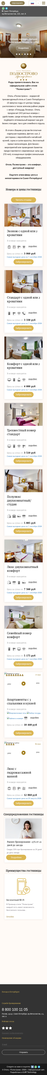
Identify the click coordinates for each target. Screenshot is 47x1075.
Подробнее (23, 48)
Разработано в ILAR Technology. (23, 1072)
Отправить (23, 1052)
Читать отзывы (23, 199)
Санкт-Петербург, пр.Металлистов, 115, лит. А (14, 12)
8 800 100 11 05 (15, 1009)
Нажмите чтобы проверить (12, 1033)
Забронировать (17, 3)
